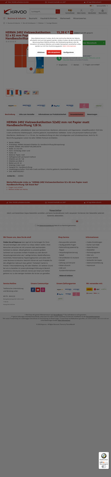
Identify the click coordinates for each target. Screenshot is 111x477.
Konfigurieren (68, 52)
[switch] (104, 466)
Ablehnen (41, 52)
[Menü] (107, 453)
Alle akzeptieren (54, 52)
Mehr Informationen (69, 46)
